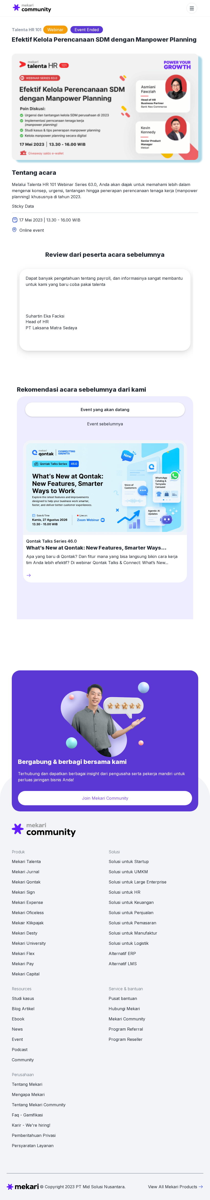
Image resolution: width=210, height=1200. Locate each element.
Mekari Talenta (26, 861)
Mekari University (29, 943)
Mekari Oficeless (28, 912)
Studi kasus (23, 998)
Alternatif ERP (122, 953)
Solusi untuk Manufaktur (133, 933)
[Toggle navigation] (191, 8)
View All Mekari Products (172, 1186)
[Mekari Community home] (32, 8)
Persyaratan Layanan (33, 1145)
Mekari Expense (27, 902)
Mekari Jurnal (25, 871)
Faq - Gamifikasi (27, 1114)
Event (17, 1039)
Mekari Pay (23, 963)
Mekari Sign (23, 892)
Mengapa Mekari (28, 1094)
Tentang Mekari (27, 1084)
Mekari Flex (23, 953)
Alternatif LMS (123, 963)
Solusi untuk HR (124, 892)
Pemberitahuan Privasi (34, 1135)
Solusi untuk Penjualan (131, 912)
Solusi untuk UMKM (128, 871)
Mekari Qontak (26, 881)
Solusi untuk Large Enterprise (137, 881)
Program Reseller (126, 1039)
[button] (39, 341)
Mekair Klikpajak (28, 922)
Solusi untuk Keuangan (131, 902)
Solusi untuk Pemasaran (132, 922)
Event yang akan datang (105, 409)
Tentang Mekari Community (39, 1104)
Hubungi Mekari (124, 1008)
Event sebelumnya (105, 423)
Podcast (19, 1049)
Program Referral (126, 1029)
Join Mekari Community (105, 798)
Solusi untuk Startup (129, 861)
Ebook (18, 1018)
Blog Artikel (23, 1008)
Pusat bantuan (123, 998)
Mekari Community (127, 1018)
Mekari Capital (25, 973)
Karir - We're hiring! (31, 1125)
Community (23, 1059)
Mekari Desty (24, 933)
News (17, 1029)
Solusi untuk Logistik (129, 943)
